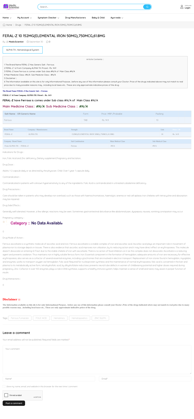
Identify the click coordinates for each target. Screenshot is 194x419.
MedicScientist (16, 41)
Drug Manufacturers (75, 17)
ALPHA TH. (11, 50)
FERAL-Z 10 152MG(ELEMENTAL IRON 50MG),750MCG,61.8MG (54, 35)
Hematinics (59, 318)
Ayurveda (115, 17)
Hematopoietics (79, 318)
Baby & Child (98, 17)
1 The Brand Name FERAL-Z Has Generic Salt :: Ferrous (29, 64)
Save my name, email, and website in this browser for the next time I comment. (42, 386)
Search (147, 6)
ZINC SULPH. (100, 318)
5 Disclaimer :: (10, 78)
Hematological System (28, 50)
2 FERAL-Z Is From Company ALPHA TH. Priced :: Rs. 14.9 (30, 68)
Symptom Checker (47, 17)
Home (6, 17)
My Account (23, 17)
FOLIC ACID (41, 318)
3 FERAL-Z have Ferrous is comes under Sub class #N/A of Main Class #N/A (39, 71)
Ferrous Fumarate (20, 318)
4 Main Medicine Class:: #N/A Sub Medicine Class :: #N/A (30, 75)
